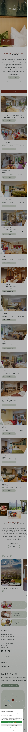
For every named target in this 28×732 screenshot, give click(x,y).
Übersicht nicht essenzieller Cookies (11, 727)
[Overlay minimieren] (21, 711)
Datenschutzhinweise (9, 730)
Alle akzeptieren (11, 722)
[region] (11, 716)
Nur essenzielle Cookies (12, 725)
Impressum (16, 730)
